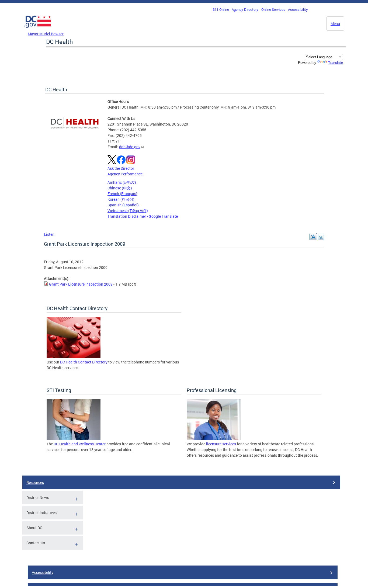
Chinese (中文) (119, 187)
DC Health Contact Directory (83, 362)
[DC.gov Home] (37, 29)
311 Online (221, 9)
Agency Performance (125, 173)
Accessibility (298, 9)
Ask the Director (120, 168)
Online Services (273, 9)
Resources (35, 482)
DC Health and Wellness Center (80, 443)
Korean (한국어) (120, 199)
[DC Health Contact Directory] (73, 356)
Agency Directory (245, 9)
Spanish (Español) (123, 204)
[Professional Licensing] (214, 438)
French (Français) (122, 193)
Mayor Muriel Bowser (46, 33)
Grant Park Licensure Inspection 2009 (81, 284)
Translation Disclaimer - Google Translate (142, 216)
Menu (335, 23)
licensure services (221, 443)
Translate (335, 62)
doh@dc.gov (129, 146)
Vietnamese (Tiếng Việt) (127, 210)
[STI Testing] (73, 438)
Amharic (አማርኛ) (121, 182)
